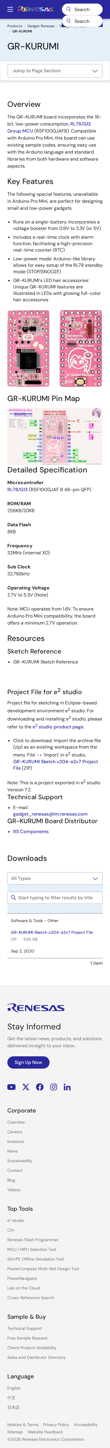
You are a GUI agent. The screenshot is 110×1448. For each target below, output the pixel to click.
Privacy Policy (56, 1424)
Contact (15, 1170)
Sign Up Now (28, 1062)
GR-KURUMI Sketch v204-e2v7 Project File (52, 932)
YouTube (11, 1087)
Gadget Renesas (41, 26)
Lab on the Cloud (23, 1288)
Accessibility (86, 1424)
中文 (11, 1397)
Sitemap (15, 1432)
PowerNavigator (22, 1278)
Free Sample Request (27, 1338)
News (12, 1151)
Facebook (40, 1087)
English (14, 1388)
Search (82, 9)
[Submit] (68, 21)
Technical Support (24, 1328)
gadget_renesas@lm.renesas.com (50, 814)
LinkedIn (67, 1087)
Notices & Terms (22, 1424)
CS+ (11, 1230)
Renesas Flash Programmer (32, 1239)
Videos (13, 1189)
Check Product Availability (32, 1347)
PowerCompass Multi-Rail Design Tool (43, 1268)
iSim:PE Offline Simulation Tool (35, 1259)
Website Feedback (45, 1432)
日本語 (13, 1407)
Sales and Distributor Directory (36, 1357)
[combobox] (82, 21)
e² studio (15, 1220)
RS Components (31, 831)
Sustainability (20, 1160)
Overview (16, 1122)
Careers (14, 1131)
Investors (15, 1141)
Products (14, 26)
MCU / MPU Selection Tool (31, 1249)
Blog (11, 1180)
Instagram (53, 1087)
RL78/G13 (17, 489)
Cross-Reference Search (30, 1297)
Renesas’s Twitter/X (25, 1087)
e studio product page (58, 727)
